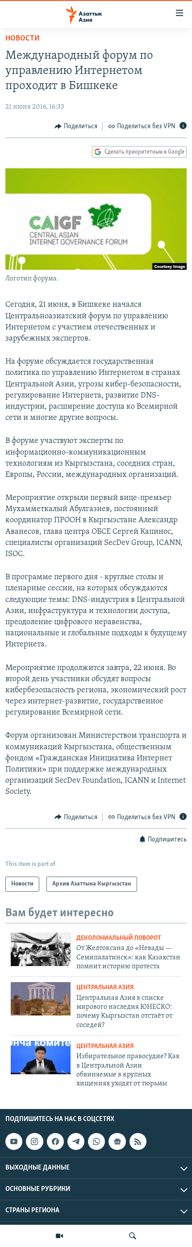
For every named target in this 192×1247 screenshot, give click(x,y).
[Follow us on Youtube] (13, 1141)
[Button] (75, 126)
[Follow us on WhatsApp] (96, 1141)
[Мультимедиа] (59, 1236)
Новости (22, 39)
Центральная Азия (105, 987)
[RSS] (137, 1141)
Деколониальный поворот (118, 938)
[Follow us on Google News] (117, 1141)
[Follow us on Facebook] (55, 1141)
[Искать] (132, 1236)
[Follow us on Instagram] (34, 1141)
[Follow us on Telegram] (75, 1141)
